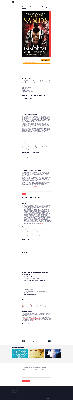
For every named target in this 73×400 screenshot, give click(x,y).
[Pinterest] (48, 398)
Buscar (24, 193)
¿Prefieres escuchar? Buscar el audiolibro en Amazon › (29, 62)
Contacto (13, 394)
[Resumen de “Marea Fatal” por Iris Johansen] (53, 353)
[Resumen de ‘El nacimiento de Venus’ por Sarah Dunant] (36, 353)
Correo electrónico (35, 369)
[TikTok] (50, 398)
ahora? (33, 307)
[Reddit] (49, 398)
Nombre (24, 369)
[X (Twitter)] (47, 398)
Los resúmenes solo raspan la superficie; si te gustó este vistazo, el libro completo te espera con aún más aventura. (36, 327)
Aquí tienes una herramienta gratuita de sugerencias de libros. (31, 305)
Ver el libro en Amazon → (45, 60)
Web (42, 369)
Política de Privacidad (15, 390)
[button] (24, 268)
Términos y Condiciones (15, 392)
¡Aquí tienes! (41, 223)
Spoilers (35, 186)
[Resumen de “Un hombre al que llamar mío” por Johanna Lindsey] (20, 353)
